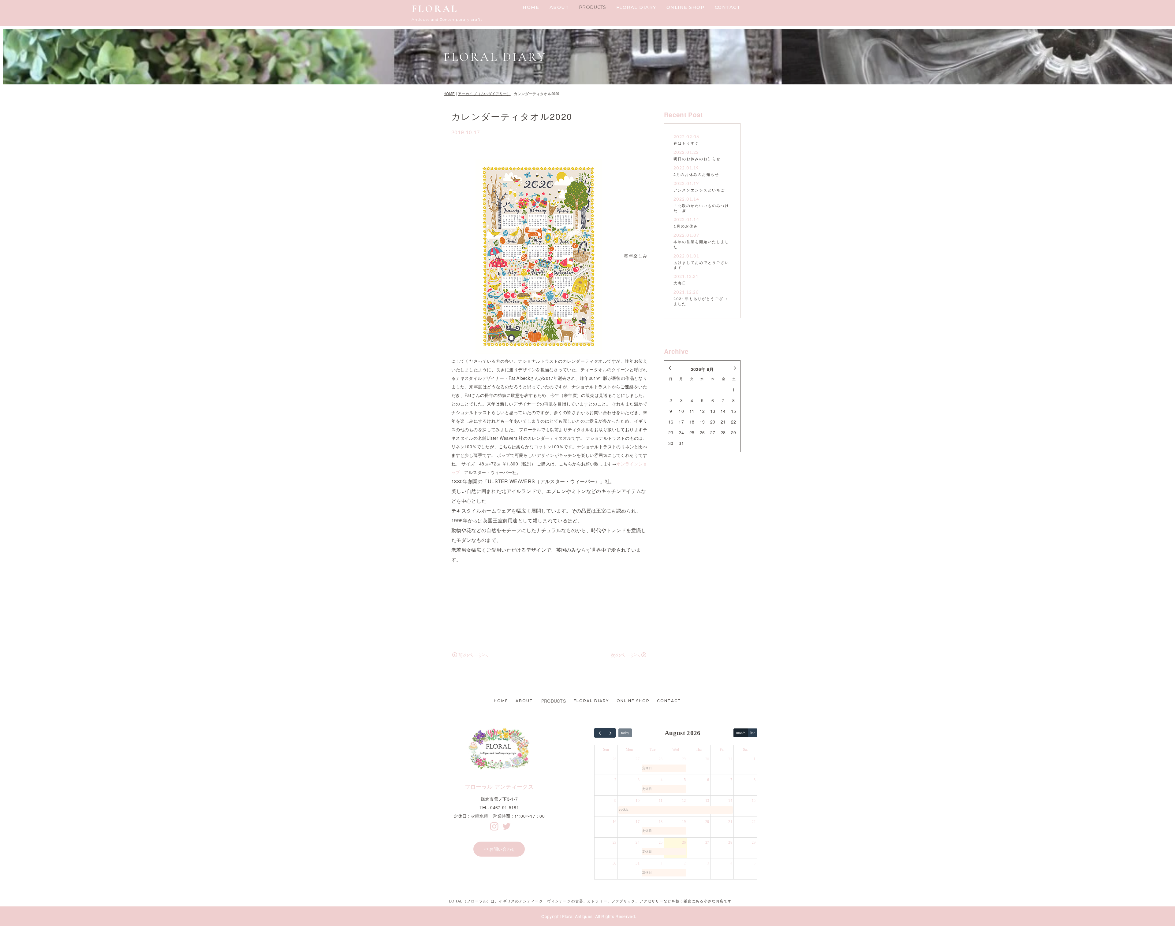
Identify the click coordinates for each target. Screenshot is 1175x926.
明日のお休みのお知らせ (697, 159)
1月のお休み (685, 226)
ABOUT (559, 7)
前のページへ (473, 654)
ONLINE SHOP (685, 7)
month (740, 733)
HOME (531, 7)
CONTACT (727, 7)
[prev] (599, 733)
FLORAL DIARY (636, 7)
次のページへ (625, 654)
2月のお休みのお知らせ (696, 174)
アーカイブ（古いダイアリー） (484, 93)
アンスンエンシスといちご (699, 190)
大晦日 (679, 283)
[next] (610, 733)
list (752, 733)
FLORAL (435, 9)
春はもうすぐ (686, 143)
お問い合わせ (502, 849)
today (625, 733)
